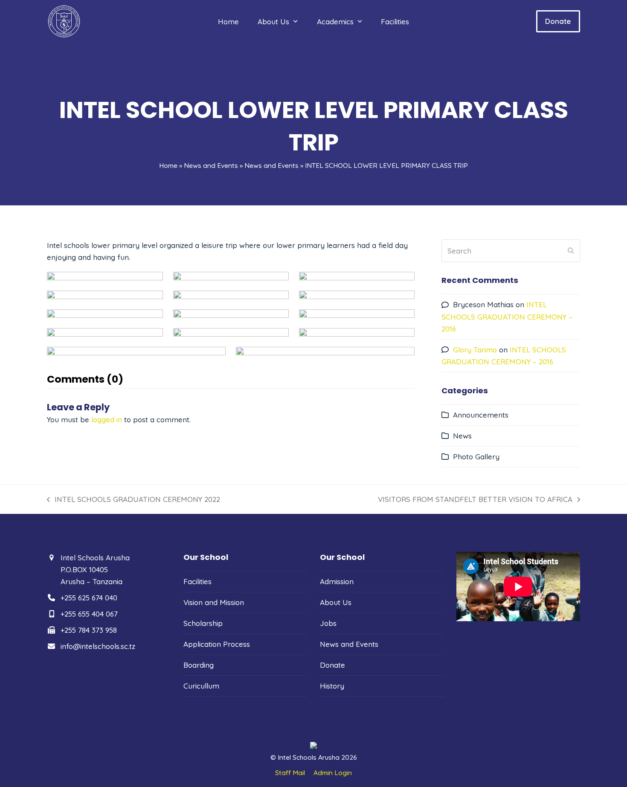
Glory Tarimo (475, 349)
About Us (335, 602)
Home (168, 165)
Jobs (328, 623)
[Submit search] (571, 251)
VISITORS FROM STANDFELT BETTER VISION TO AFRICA (475, 500)
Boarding (198, 664)
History (332, 685)
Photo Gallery (476, 456)
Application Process (216, 644)
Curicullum (201, 685)
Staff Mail (290, 772)
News (462, 435)
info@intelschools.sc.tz (98, 646)
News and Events (211, 165)
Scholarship (203, 623)
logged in (106, 419)
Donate (558, 21)
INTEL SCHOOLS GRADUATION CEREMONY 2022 (133, 500)
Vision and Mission (213, 602)
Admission (337, 581)
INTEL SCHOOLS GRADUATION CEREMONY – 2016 (506, 316)
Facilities (197, 581)
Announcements (480, 414)
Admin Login (333, 772)
